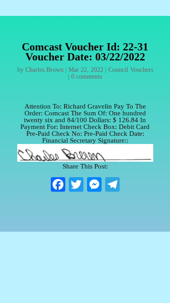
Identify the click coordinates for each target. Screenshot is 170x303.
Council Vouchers (130, 69)
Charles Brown (44, 69)
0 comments (86, 76)
